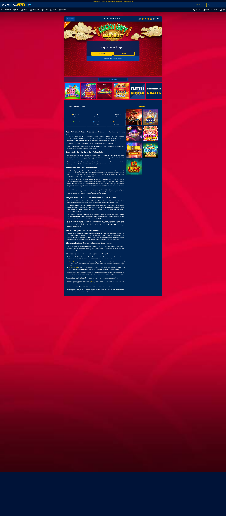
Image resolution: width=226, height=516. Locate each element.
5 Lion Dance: (72, 262)
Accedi (198, 5)
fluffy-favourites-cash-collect (71, 85)
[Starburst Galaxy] (134, 133)
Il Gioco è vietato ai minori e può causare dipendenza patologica (107, 1)
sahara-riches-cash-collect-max (121, 85)
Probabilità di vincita (128, 1)
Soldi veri (102, 54)
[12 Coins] (134, 167)
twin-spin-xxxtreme (102, 84)
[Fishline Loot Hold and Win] (150, 150)
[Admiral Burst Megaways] (134, 150)
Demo (124, 54)
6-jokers (83, 84)
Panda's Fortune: (73, 267)
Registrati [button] (210, 5)
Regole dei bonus (113, 79)
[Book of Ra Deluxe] (134, 117)
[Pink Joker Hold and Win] (150, 133)
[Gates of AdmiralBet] (150, 117)
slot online (92, 281)
